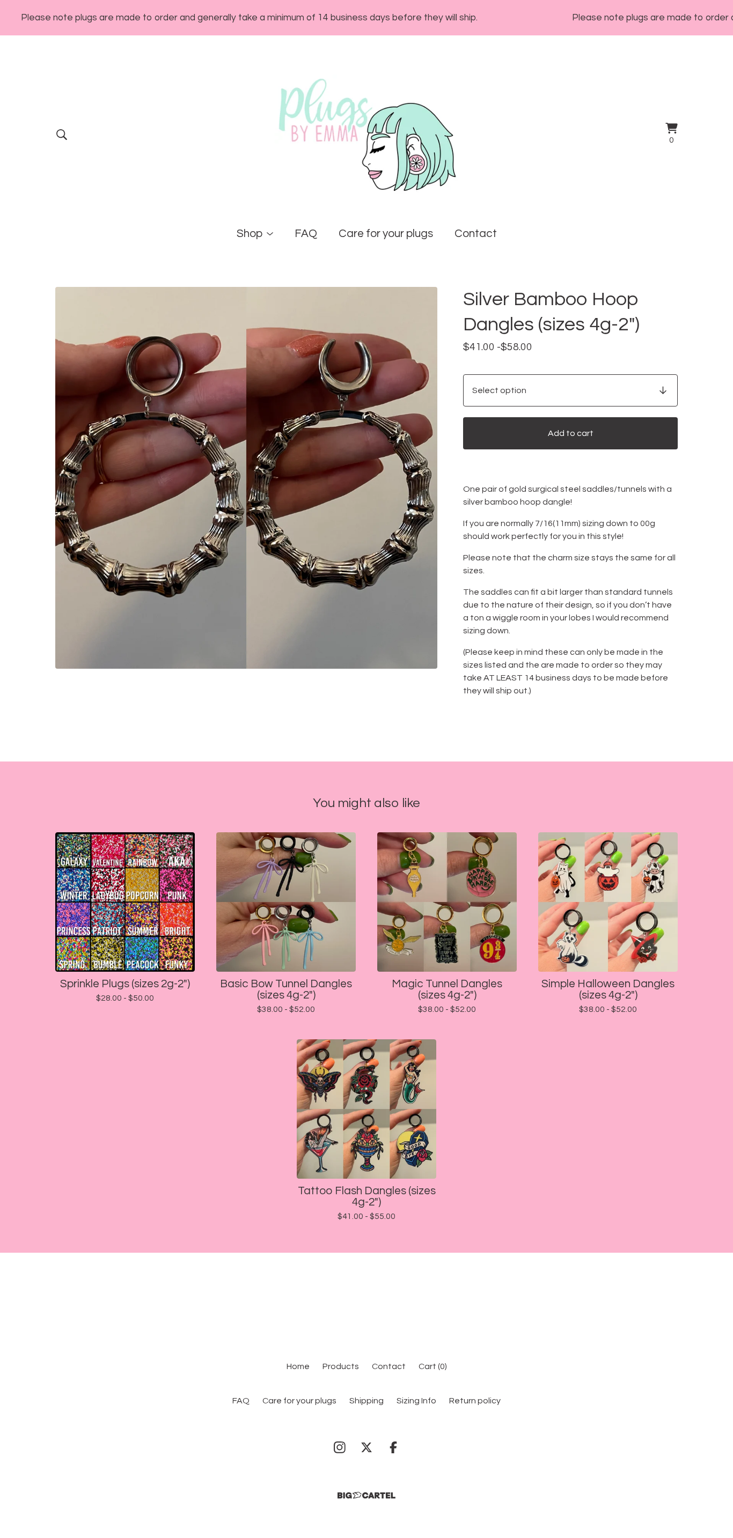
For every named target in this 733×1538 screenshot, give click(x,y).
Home (298, 1366)
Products (340, 1366)
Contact (476, 233)
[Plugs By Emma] (366, 135)
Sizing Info (416, 1400)
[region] (366, 17)
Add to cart (570, 433)
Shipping (366, 1400)
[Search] (61, 134)
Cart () (433, 1366)
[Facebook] (393, 1447)
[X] (366, 1447)
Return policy (475, 1400)
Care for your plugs (386, 233)
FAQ (306, 233)
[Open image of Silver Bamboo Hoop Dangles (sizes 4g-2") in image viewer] (246, 478)
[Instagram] (340, 1447)
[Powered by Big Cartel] (366, 1495)
